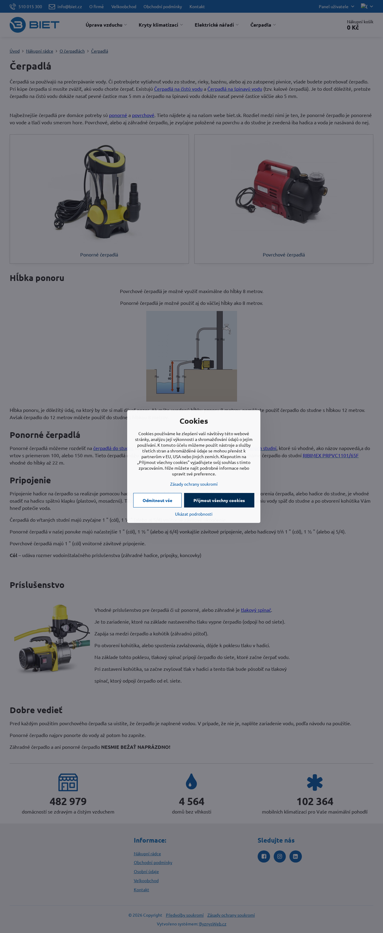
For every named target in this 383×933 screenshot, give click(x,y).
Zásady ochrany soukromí (194, 484)
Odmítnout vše (157, 500)
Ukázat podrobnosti (194, 514)
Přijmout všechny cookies (219, 500)
